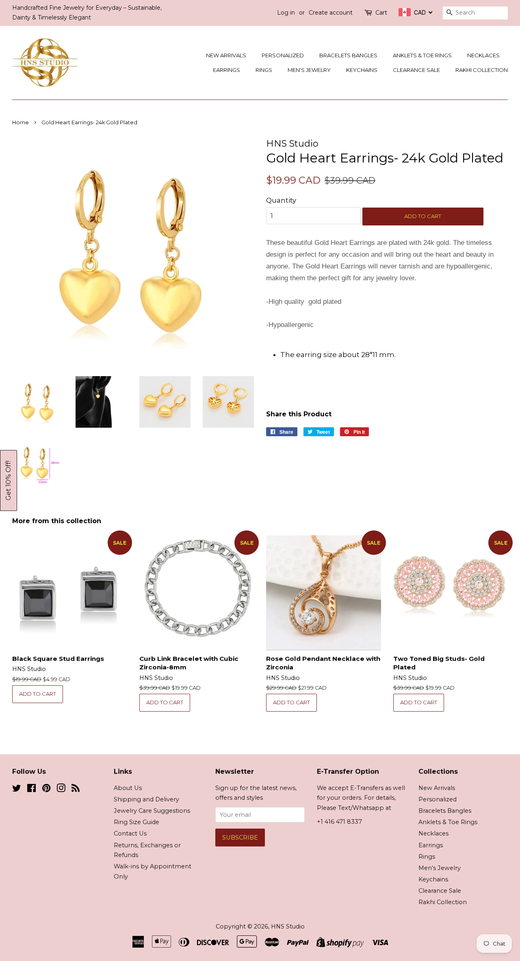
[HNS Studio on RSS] (75, 789)
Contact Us (130, 833)
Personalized (283, 55)
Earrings (226, 70)
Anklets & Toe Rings (422, 55)
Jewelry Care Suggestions (152, 810)
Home (20, 122)
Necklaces (483, 55)
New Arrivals (226, 55)
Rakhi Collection (481, 70)
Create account (331, 12)
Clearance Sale (416, 70)
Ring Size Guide (136, 822)
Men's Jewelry (309, 70)
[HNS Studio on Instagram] (60, 789)
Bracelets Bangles (348, 55)
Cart (381, 12)
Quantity (281, 200)
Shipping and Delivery (146, 799)
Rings (264, 70)
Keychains (361, 70)
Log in (286, 12)
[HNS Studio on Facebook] (31, 789)
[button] (8, 480)
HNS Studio (288, 926)
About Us (128, 788)
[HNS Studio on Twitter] (16, 789)
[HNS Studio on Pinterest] (46, 789)
